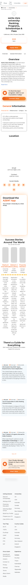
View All (14, 454)
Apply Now (14, 47)
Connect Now (14, 98)
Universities (12, 7)
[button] (8, 498)
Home (4, 7)
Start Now (14, 471)
